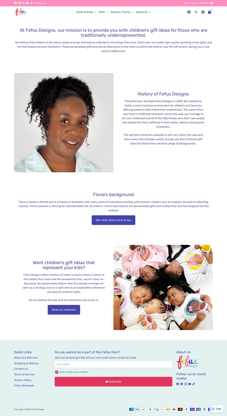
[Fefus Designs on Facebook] (15, 3)
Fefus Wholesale (24, 385)
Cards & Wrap (86, 12)
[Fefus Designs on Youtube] (27, 3)
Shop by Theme (122, 12)
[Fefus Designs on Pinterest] (19, 3)
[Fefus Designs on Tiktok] (31, 3)
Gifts (103, 12)
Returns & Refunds (26, 357)
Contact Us (21, 368)
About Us (143, 12)
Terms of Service (24, 374)
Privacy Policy (23, 380)
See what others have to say (113, 220)
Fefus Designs (38, 409)
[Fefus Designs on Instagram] (23, 3)
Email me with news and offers (73, 372)
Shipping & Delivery (26, 363)
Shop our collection (64, 309)
